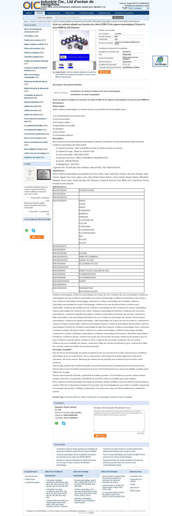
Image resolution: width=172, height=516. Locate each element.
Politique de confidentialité (36, 511)
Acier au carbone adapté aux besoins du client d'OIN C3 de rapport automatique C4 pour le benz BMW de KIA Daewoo (75, 74)
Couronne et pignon (31, 57)
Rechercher (120, 18)
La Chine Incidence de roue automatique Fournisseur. (67, 511)
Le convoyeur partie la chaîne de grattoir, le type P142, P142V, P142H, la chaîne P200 (113, 494)
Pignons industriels (31, 102)
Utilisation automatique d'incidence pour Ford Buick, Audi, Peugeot (84, 501)
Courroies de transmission (34, 134)
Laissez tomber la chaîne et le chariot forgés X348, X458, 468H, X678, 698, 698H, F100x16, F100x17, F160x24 (57, 504)
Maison (29, 13)
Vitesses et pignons (31, 53)
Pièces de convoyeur (32, 48)
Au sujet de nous (54, 13)
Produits (40, 13)
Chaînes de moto (30, 110)
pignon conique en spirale (34, 44)
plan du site (134, 487)
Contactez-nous (104, 13)
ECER (91, 513)
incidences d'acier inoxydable (121, 397)
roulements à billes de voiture (75, 397)
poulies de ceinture (31, 115)
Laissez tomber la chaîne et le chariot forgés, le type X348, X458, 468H (113, 487)
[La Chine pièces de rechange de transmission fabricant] (32, 5)
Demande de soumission (134, 6)
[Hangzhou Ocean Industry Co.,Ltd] (148, 8)
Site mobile (136, 491)
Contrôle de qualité (87, 13)
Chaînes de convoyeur (33, 40)
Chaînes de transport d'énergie (36, 61)
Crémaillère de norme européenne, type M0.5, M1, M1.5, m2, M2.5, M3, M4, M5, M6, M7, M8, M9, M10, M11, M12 (56, 493)
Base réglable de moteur (33, 149)
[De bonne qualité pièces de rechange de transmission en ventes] (30, 181)
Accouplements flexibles (33, 126)
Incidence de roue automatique (98, 397)
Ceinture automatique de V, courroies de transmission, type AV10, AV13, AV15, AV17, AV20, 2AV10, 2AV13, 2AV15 (85, 492)
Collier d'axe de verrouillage (35, 153)
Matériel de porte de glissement (36, 88)
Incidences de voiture (44, 21)
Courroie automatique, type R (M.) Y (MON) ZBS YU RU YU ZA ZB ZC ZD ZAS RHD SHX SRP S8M (85, 483)
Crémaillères (29, 36)
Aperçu (26, 21)
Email (147, 6)
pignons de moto (30, 106)
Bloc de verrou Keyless (33, 138)
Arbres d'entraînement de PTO (36, 142)
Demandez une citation (136, 480)
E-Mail (132, 484)
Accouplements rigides (33, 130)
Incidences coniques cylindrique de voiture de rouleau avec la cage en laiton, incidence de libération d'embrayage (76, 462)
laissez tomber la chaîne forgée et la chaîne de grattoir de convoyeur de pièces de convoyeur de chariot (113, 479)
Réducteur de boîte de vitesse (35, 81)
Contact (106, 72)
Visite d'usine (70, 13)
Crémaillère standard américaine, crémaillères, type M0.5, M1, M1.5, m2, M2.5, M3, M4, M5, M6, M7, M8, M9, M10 (57, 483)
